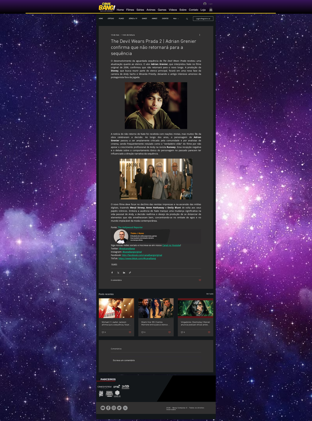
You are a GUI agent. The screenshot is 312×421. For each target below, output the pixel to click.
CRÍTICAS (111, 19)
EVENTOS (165, 19)
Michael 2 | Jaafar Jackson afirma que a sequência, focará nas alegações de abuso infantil (116, 323)
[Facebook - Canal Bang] (108, 408)
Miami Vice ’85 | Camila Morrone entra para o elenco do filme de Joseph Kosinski (156, 323)
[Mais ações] (199, 34)
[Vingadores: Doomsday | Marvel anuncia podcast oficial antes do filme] (195, 308)
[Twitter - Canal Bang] (119, 408)
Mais (174, 19)
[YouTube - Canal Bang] (103, 408)
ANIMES (154, 19)
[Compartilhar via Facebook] (112, 272)
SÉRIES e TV (133, 19)
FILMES (121, 19)
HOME (101, 19)
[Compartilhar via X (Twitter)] (118, 272)
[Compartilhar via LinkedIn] (124, 272)
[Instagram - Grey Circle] (114, 408)
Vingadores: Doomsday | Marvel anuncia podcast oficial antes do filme (195, 323)
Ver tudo (209, 294)
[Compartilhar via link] (130, 272)
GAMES (144, 19)
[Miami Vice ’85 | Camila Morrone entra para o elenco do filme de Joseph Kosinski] (156, 308)
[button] (211, 9)
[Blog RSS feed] (125, 408)
